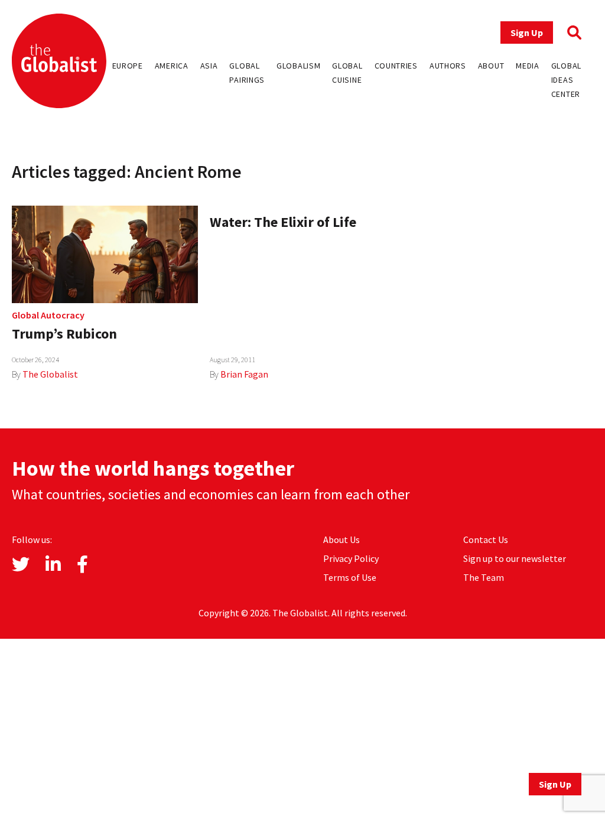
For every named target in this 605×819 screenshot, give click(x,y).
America (171, 65)
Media (527, 65)
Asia (209, 65)
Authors (448, 65)
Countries (396, 65)
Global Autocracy (48, 315)
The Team (483, 577)
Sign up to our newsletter (514, 558)
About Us (341, 539)
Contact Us (485, 539)
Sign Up (526, 32)
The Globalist (50, 374)
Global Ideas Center (566, 79)
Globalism (298, 65)
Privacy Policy (351, 558)
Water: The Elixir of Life (283, 222)
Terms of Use (349, 577)
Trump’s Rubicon (64, 333)
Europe (127, 65)
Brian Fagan (244, 374)
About (491, 65)
